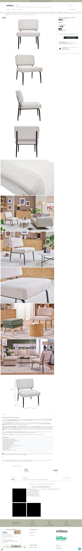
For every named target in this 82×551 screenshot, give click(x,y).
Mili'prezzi (20, 9)
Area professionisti (72, 9)
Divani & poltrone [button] (9, 12)
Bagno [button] (47, 12)
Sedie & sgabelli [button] (16, 12)
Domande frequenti (33, 531)
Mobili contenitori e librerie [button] (32, 12)
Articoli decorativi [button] (67, 12)
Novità (8, 9)
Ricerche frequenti (32, 535)
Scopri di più (25, 454)
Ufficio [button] (22, 12)
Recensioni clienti (32, 532)
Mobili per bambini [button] (52, 12)
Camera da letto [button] (41, 12)
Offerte (13, 9)
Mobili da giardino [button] (60, 12)
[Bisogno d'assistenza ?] (79, 549)
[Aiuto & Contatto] (69, 5)
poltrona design (49, 419)
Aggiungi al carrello (71, 37)
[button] (19, 495)
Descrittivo (4, 414)
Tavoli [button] (25, 12)
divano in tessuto (16, 429)
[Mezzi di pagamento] (17, 547)
